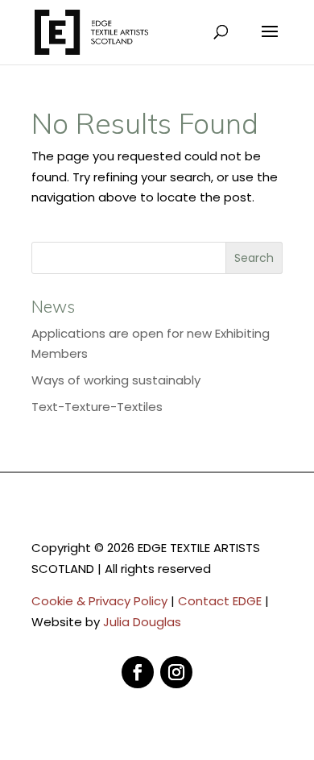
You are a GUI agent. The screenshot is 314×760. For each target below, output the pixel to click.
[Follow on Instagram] (176, 672)
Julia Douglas (142, 621)
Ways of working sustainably (115, 380)
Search (254, 258)
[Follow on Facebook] (138, 672)
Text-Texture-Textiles (97, 406)
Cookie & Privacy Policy (99, 600)
